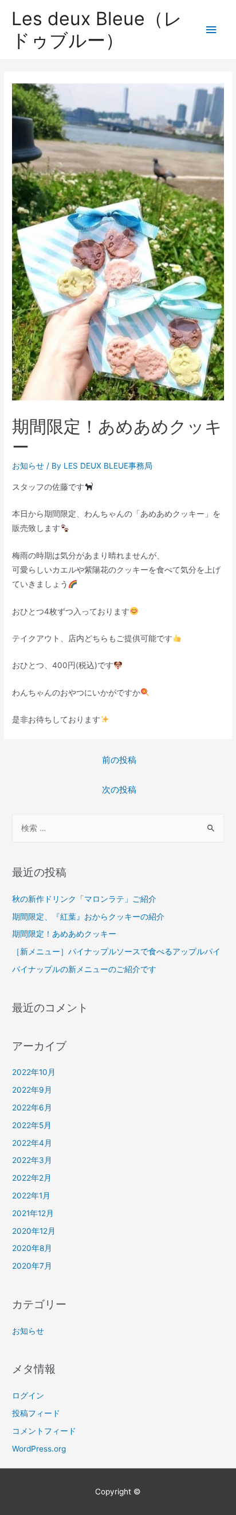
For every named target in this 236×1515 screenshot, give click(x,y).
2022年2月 (32, 1177)
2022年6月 (32, 1107)
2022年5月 (32, 1125)
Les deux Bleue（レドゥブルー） (96, 29)
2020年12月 (34, 1231)
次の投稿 (119, 790)
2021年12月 (33, 1213)
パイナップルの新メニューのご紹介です (84, 969)
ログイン (28, 1395)
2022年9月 (32, 1089)
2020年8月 (32, 1248)
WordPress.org (39, 1448)
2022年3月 (32, 1160)
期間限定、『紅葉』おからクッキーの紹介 (88, 916)
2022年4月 (32, 1143)
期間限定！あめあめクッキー (64, 933)
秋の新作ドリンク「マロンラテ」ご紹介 (84, 899)
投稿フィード (36, 1413)
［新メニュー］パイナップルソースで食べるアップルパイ (116, 951)
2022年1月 (31, 1195)
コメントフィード (44, 1431)
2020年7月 (32, 1265)
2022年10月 (34, 1072)
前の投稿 (119, 760)
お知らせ (28, 465)
